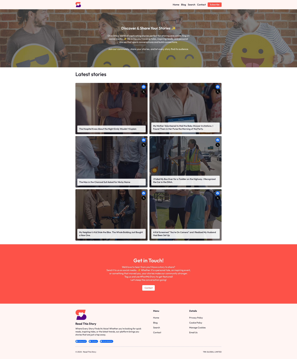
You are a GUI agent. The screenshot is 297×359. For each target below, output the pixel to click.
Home (156, 317)
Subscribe (214, 4)
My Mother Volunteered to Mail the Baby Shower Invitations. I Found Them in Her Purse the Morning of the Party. (183, 127)
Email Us (193, 332)
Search (156, 327)
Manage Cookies (197, 327)
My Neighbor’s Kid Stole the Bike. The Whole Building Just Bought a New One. (111, 234)
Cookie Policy (195, 322)
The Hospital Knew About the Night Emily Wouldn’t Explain (107, 128)
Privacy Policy (196, 317)
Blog (155, 322)
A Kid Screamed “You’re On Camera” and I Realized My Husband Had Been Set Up (184, 234)
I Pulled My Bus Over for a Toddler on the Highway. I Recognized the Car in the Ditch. (184, 180)
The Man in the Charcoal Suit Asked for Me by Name (104, 182)
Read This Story (85, 324)
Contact (149, 287)
